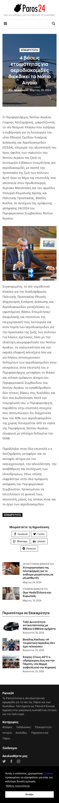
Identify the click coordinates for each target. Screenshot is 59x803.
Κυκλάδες (21, 732)
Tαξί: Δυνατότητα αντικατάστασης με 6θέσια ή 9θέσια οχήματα (39, 625)
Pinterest (31, 548)
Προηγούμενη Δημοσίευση (38, 564)
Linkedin (41, 541)
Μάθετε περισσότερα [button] (18, 785)
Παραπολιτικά (39, 732)
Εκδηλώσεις (24, 727)
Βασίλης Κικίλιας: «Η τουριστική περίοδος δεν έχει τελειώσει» (39, 643)
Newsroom (17, 90)
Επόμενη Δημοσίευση (35, 589)
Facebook (23, 534)
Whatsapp (22, 541)
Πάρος (6, 738)
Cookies (48, 773)
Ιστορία (7, 732)
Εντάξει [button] (30, 794)
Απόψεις (7, 727)
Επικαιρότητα (29, 50)
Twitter (41, 534)
